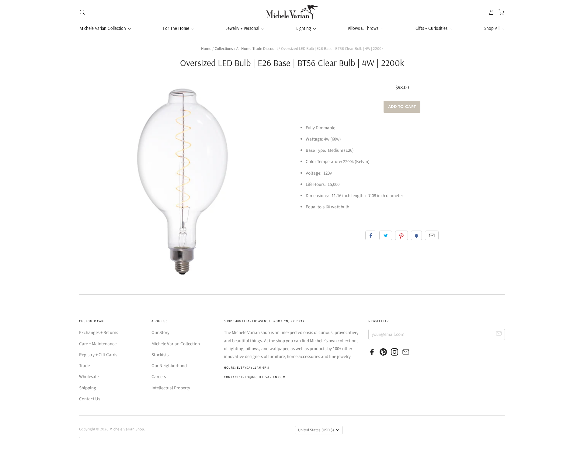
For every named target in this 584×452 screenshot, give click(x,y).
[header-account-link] (489, 12)
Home (206, 48)
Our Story (160, 332)
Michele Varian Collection (103, 28)
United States (316, 430)
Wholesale (89, 377)
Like (370, 235)
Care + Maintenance (97, 344)
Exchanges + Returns (98, 332)
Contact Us (89, 399)
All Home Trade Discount (257, 48)
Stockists (160, 355)
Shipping (87, 388)
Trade (84, 366)
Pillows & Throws (364, 28)
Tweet (385, 235)
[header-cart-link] (499, 12)
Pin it (401, 235)
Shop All (492, 28)
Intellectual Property (170, 388)
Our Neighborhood (169, 366)
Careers (158, 377)
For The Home (176, 28)
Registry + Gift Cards (98, 355)
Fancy (416, 235)
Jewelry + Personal (243, 28)
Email (432, 235)
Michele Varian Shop (126, 429)
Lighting (304, 28)
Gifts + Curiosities (432, 28)
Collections (224, 48)
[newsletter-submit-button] (499, 334)
